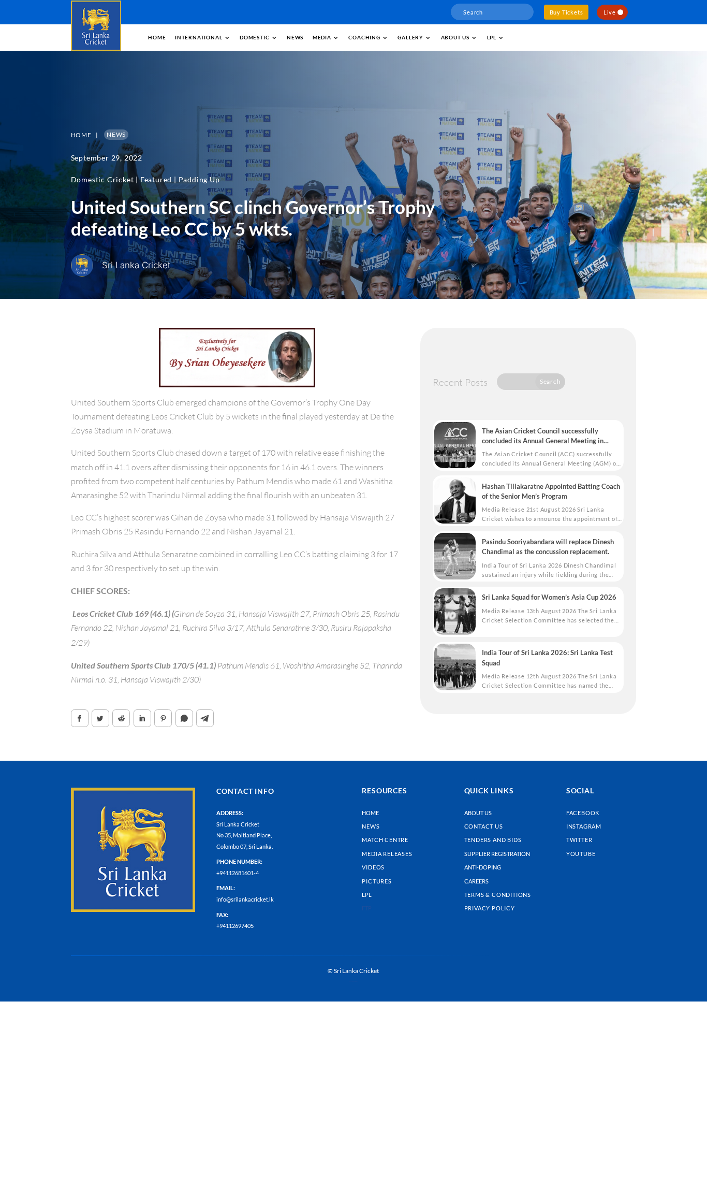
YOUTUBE (581, 853)
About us (455, 37)
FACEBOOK (582, 812)
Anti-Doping (482, 867)
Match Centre (385, 839)
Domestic (254, 37)
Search (550, 381)
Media (322, 37)
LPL (491, 37)
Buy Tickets (566, 12)
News (295, 37)
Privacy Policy (489, 908)
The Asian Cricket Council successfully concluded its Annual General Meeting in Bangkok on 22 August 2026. (542, 436)
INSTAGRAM (583, 826)
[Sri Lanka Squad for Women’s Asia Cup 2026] (455, 611)
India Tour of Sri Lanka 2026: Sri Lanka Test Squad (547, 657)
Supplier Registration (497, 853)
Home (157, 37)
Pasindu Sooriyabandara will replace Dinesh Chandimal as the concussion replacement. (548, 547)
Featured (156, 179)
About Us (478, 812)
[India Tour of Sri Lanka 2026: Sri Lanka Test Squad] (455, 667)
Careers (476, 881)
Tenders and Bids (493, 839)
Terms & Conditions (497, 894)
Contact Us (483, 826)
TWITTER (579, 839)
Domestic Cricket (102, 179)
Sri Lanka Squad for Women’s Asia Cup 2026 (549, 597)
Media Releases (387, 853)
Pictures (376, 881)
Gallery (410, 37)
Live (609, 12)
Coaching (364, 37)
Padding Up (199, 179)
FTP (367, 908)
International (198, 37)
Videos (373, 867)
